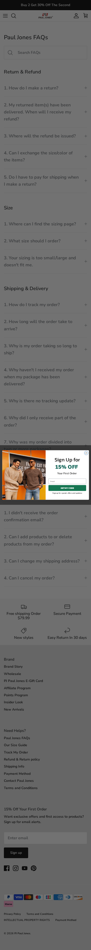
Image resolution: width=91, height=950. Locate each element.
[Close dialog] (86, 453)
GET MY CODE (67, 488)
